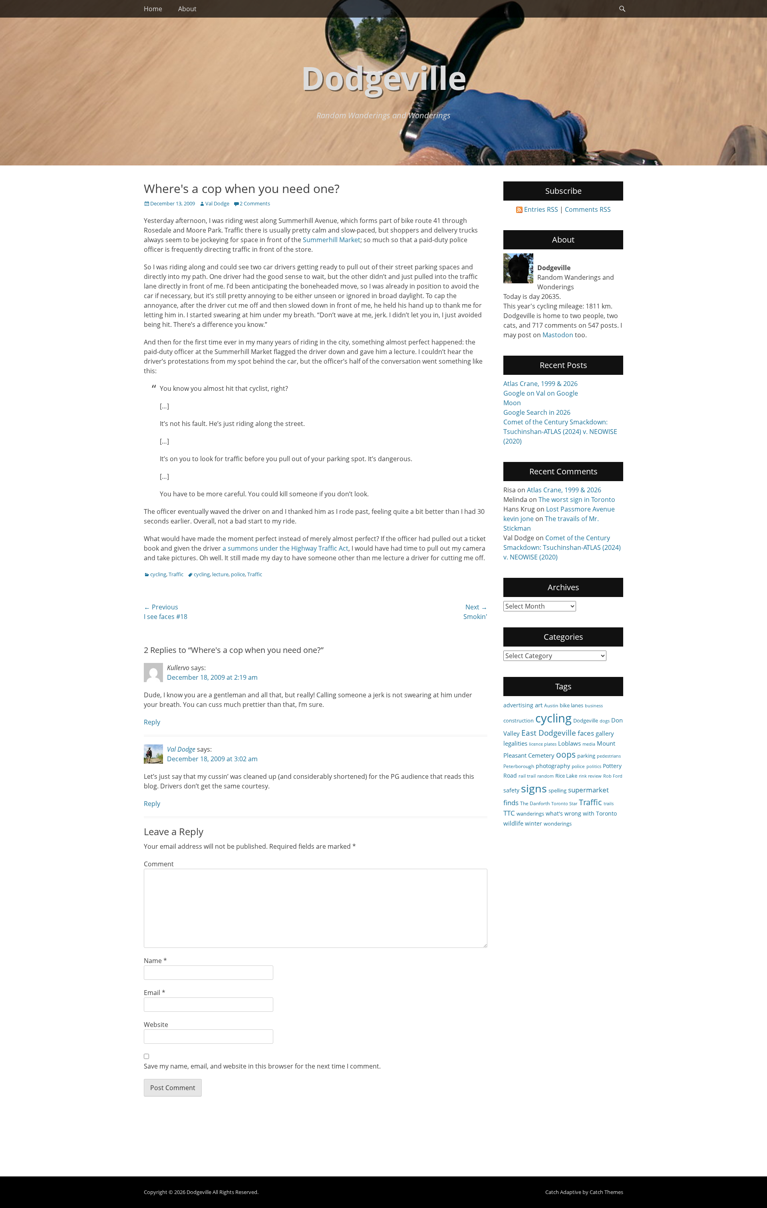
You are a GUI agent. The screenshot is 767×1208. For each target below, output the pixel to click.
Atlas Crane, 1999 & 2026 (540, 383)
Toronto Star (564, 803)
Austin (551, 705)
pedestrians (609, 756)
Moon (512, 402)
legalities (515, 743)
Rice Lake (566, 775)
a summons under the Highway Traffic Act (284, 548)
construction (518, 720)
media (588, 744)
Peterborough (518, 766)
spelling (557, 790)
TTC (509, 813)
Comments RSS (588, 209)
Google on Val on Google (540, 393)
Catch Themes (606, 1192)
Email (154, 992)
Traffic (176, 574)
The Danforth (535, 803)
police (238, 574)
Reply (152, 722)
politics (593, 766)
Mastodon (557, 334)
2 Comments (255, 203)
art (538, 705)
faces (586, 733)
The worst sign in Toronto (576, 499)
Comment (159, 864)
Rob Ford (612, 776)
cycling (158, 574)
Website (156, 1024)
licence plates (542, 744)
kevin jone (518, 518)
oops (566, 754)
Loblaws (569, 743)
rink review (590, 776)
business (594, 705)
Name (155, 960)
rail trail (527, 775)
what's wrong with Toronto (581, 813)
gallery (605, 733)
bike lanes (571, 705)
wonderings (558, 823)
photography (553, 766)
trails (609, 803)
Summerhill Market (331, 239)
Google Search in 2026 (536, 412)
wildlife (513, 823)
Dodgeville (384, 77)
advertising (518, 705)
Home (153, 8)
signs (534, 788)
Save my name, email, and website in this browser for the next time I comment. (262, 1066)
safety (511, 790)
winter (533, 823)
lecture (220, 574)
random (545, 776)
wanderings (530, 813)
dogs (605, 721)
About (187, 8)
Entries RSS (541, 209)
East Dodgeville (548, 733)
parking (586, 755)
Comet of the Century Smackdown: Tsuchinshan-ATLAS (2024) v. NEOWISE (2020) (560, 432)
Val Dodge (217, 203)
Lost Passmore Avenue (580, 509)
